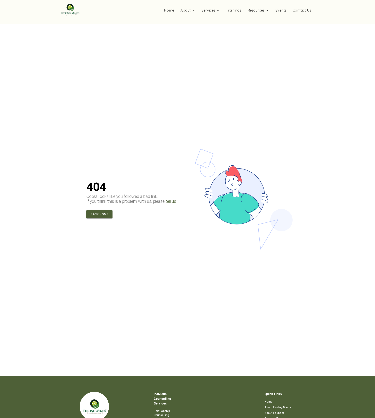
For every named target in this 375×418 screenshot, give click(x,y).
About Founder (274, 412)
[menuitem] (169, 10)
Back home (99, 214)
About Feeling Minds (278, 407)
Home (268, 401)
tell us (170, 201)
